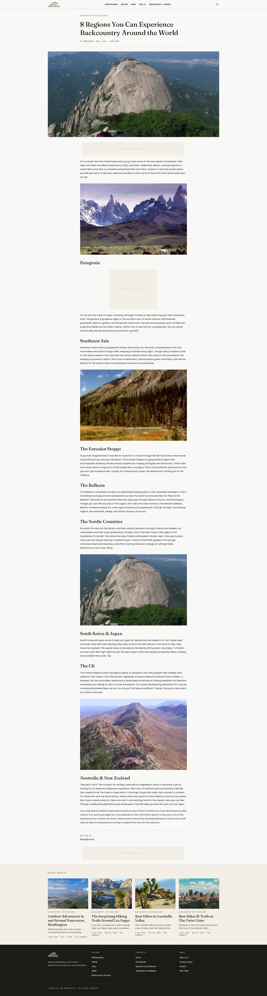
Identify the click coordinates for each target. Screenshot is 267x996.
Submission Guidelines (146, 971)
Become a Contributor (146, 966)
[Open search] (217, 4)
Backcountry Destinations (93, 16)
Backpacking (111, 4)
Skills (142, 4)
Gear (133, 4)
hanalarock (87, 839)
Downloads (141, 962)
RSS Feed (184, 971)
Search (183, 966)
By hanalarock (86, 41)
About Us (184, 957)
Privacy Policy (186, 962)
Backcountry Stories (160, 4)
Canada (127, 161)
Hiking (124, 4)
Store (138, 957)
